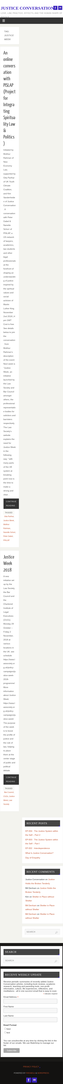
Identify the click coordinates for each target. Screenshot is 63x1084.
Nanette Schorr (9, 532)
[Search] (56, 932)
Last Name (9, 1016)
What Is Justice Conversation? (39, 853)
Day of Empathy (32, 858)
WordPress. (43, 1073)
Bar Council (9, 792)
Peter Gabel (8, 536)
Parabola (30, 1073)
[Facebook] (55, 8)
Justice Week (8, 520)
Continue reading (11, 503)
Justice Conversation (27, 8)
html (9, 1029)
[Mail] (60, 8)
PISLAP (6, 540)
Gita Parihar (9, 516)
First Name (9, 1006)
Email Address (11, 997)
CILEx (5, 796)
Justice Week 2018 (8, 563)
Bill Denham (30, 905)
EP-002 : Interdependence (37, 848)
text (8, 1032)
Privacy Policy (31, 1067)
